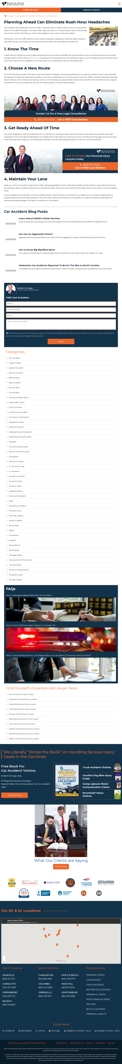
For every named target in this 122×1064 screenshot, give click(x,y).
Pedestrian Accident (17, 506)
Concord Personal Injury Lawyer (22, 724)
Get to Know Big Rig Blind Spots (37, 249)
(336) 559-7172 (8, 996)
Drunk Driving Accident (18, 447)
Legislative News (16, 491)
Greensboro (9, 992)
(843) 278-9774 (68, 979)
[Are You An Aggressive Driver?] (10, 239)
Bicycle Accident (95, 1009)
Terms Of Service (77, 1043)
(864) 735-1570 (45, 996)
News (11, 501)
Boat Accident (15, 383)
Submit (61, 342)
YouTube (55, 1031)
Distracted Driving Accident (20, 437)
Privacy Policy (62, 1043)
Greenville (45, 992)
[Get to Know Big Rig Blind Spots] (10, 255)
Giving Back (13, 457)
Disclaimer (100, 1043)
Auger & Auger (15, 363)
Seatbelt (12, 540)
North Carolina (12, 968)
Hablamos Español (91, 10)
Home (5, 16)
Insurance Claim (15, 481)
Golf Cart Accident (16, 461)
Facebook (10, 1031)
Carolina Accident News (18, 397)
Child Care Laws (15, 407)
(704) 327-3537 (9, 987)
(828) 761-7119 (8, 979)
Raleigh (7, 1001)
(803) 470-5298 (45, 987)
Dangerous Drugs (16, 422)
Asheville (8, 975)
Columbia (44, 984)
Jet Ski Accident (15, 486)
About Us (90, 1043)
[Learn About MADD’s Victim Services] (10, 224)
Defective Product (16, 427)
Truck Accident (15, 565)
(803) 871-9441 (68, 987)
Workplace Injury (16, 575)
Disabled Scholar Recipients (20, 432)
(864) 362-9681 (68, 996)
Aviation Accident (16, 368)
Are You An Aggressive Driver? (36, 234)
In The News (14, 471)
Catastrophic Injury (16, 402)
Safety (11, 530)
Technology (14, 550)
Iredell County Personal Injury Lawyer (24, 729)
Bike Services (14, 378)
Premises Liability (16, 516)
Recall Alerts (14, 525)
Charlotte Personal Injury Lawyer (22, 709)
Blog (10, 16)
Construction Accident (18, 412)
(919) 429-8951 (8, 1005)
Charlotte (9, 984)
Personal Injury (15, 511)
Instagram (26, 1031)
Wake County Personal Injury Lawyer (24, 739)
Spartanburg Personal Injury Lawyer (24, 719)
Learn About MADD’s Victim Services (39, 218)
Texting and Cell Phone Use (20, 560)
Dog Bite (12, 442)
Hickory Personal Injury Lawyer (21, 714)
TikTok (41, 1031)
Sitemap (111, 1043)
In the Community (16, 466)
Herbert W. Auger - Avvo (78, 1031)
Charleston (45, 975)
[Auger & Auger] (12, 4)
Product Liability (15, 520)
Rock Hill (67, 984)
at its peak (36, 58)
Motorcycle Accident (17, 496)
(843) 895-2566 (45, 979)
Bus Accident (14, 388)
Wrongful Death (15, 580)
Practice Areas (95, 968)
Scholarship (14, 535)
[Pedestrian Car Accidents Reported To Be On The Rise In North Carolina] (10, 271)
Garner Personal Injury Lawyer (21, 694)
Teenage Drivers (15, 555)
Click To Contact (75, 155)
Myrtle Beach (70, 975)
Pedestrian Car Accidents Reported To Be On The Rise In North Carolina (59, 265)
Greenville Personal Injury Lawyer (22, 704)
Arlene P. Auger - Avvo (108, 1031)
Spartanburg (70, 992)
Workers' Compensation (19, 570)
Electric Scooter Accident (19, 452)
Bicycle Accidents (16, 373)
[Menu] (119, 4)
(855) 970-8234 (31, 10)
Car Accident (14, 392)
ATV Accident (14, 358)
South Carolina (48, 968)
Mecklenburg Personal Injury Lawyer (24, 734)
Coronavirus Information (19, 417)
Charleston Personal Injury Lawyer (23, 699)
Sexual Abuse (14, 545)
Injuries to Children (17, 476)
